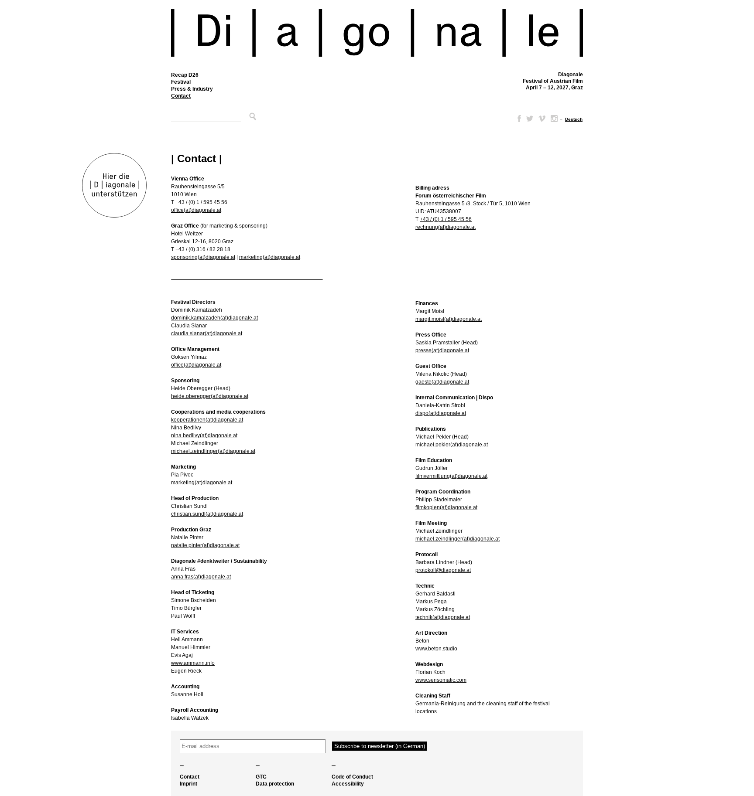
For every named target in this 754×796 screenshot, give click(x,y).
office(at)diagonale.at (196, 210)
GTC (261, 777)
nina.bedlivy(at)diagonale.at (204, 435)
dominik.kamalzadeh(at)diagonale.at (214, 318)
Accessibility (348, 784)
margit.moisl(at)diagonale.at (448, 319)
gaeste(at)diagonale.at (442, 382)
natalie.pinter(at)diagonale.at (205, 545)
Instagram (554, 118)
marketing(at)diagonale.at (269, 257)
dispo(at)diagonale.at (440, 413)
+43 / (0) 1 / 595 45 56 (446, 219)
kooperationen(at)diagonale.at (207, 420)
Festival (181, 82)
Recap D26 (185, 75)
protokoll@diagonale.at (443, 570)
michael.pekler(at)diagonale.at (451, 445)
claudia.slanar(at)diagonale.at (206, 333)
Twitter (529, 118)
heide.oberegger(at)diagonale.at (209, 396)
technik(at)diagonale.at (442, 617)
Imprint (188, 784)
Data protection (275, 784)
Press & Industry (192, 89)
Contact (181, 96)
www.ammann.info (193, 663)
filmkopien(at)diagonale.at (446, 507)
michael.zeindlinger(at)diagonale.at (213, 451)
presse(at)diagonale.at (442, 350)
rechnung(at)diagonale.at (445, 227)
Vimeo (541, 118)
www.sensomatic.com (440, 680)
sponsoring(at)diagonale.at (203, 257)
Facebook (517, 118)
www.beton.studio (436, 649)
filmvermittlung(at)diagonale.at (451, 476)
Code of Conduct (352, 777)
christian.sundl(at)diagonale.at (207, 514)
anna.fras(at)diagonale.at (201, 577)
